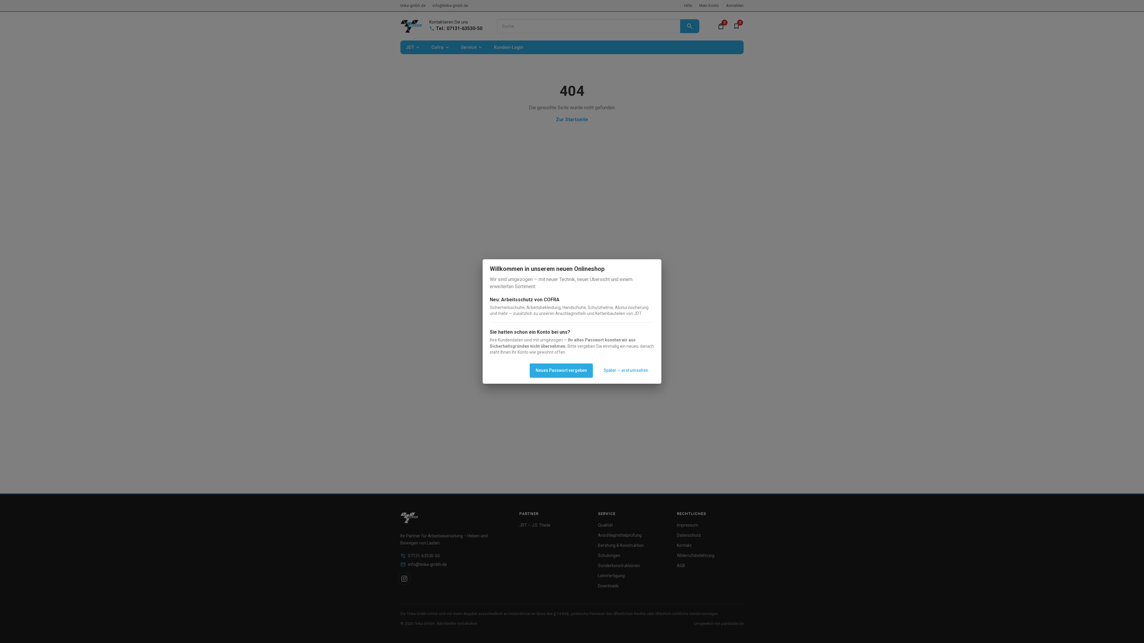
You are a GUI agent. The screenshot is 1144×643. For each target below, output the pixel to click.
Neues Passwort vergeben (561, 370)
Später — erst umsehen (626, 370)
